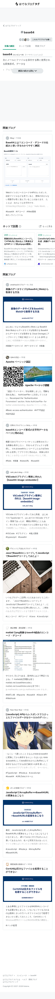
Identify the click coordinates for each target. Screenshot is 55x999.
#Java (32, 616)
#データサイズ (31, 346)
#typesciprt (11, 537)
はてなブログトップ (10, 982)
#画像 (42, 346)
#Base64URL (12, 852)
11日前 (18, 138)
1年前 (23, 357)
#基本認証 (10, 414)
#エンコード (11, 616)
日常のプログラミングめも (20, 425)
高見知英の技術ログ (18, 864)
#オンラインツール (14, 215)
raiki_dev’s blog (16, 472)
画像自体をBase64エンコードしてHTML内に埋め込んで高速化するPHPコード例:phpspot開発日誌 (18, 241)
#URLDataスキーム (24, 776)
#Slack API (42, 695)
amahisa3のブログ (17, 285)
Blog (12, 138)
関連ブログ (40, 46)
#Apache (21, 695)
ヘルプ (24, 979)
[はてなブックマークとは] (20, 226)
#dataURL (24, 461)
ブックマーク (10, 235)
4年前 (35, 548)
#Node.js (23, 773)
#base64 (10, 211)
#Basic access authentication (19, 410)
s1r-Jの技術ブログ (17, 788)
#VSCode (10, 533)
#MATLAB (10, 695)
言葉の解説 (9, 46)
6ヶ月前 (30, 285)
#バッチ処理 (11, 925)
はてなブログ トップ (13, 26)
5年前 (26, 710)
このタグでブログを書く (41, 39)
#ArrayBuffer (35, 849)
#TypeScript (11, 773)
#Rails (8, 461)
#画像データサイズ (14, 346)
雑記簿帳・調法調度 (18, 628)
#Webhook (11, 698)
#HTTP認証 (39, 410)
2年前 (35, 425)
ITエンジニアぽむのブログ (20, 548)
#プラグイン (21, 533)
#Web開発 (31, 211)
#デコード (20, 211)
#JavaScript (42, 616)
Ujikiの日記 (14, 357)
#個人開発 (33, 533)
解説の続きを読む (26, 71)
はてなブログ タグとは (11, 979)
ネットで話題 (25, 46)
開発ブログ (33, 979)
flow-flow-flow (16, 710)
